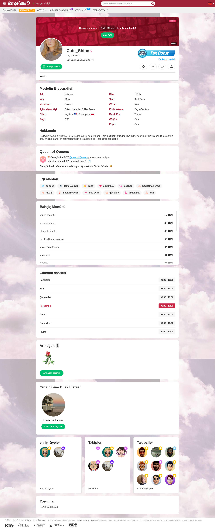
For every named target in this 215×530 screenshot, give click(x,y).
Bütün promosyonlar (60, 10)
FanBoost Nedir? (166, 59)
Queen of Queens (78, 157)
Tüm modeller (10, 10)
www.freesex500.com (36, 520)
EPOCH (78, 520)
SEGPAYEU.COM (89, 520)
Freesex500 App (100, 10)
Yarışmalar (80, 10)
